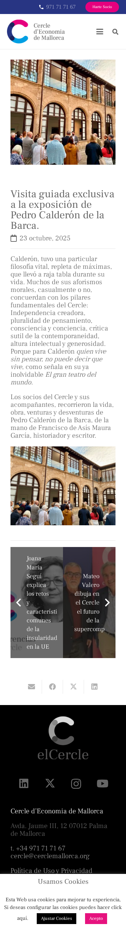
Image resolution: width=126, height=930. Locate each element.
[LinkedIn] (23, 784)
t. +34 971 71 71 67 (37, 848)
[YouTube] (102, 784)
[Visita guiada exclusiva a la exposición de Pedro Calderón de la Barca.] (62, 63)
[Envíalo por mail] (31, 687)
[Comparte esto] (52, 687)
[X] (50, 784)
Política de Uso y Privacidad (51, 870)
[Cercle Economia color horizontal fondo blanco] (36, 31)
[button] (100, 31)
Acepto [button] (96, 918)
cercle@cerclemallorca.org (50, 856)
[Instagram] (76, 784)
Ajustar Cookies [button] (56, 918)
